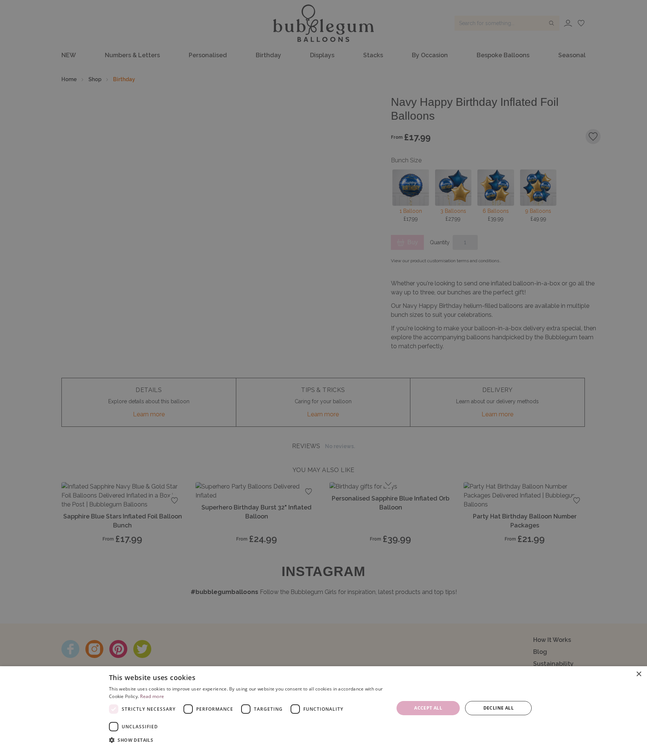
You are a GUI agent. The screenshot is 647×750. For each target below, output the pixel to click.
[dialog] (323, 708)
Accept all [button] (428, 708)
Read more (152, 696)
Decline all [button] (498, 708)
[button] (247, 739)
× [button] (638, 674)
